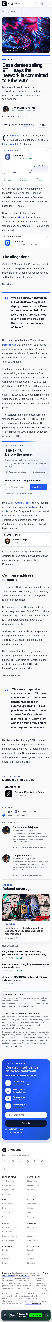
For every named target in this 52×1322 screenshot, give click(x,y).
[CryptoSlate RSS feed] (5, 1169)
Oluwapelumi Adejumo (25, 108)
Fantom (32, 507)
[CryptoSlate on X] (5, 1161)
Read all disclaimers (33, 1303)
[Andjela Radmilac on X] (14, 875)
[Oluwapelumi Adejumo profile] (6, 830)
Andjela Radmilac (22, 855)
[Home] (3, 11)
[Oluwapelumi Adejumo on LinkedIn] (17, 847)
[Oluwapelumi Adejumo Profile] (5, 109)
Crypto (11, 59)
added (9, 284)
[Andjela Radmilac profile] (6, 858)
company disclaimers (11, 1046)
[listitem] (7, 811)
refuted (21, 217)
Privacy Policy (24, 1275)
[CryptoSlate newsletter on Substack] (20, 1161)
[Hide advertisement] (47, 1315)
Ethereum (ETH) (11, 144)
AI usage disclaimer (27, 1006)
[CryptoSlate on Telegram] (28, 1161)
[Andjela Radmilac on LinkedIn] (17, 875)
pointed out (9, 344)
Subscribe (26, 1123)
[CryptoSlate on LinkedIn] (35, 1161)
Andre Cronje (23, 502)
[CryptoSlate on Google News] (13, 1161)
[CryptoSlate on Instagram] (42, 1161)
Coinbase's (15, 135)
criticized (7, 511)
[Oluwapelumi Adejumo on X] (14, 847)
